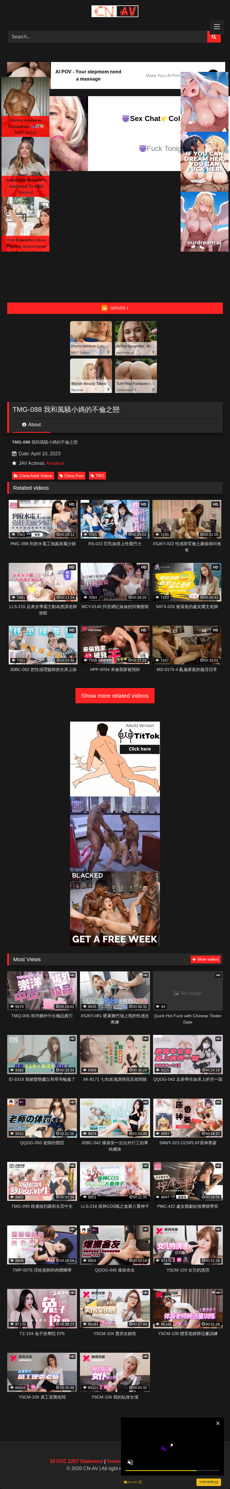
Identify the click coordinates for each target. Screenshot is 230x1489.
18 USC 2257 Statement (76, 1461)
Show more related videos (115, 696)
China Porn (74, 476)
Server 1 (119, 308)
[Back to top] (211, 1471)
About (34, 424)
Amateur (55, 463)
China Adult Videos (35, 476)
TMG (100, 476)
